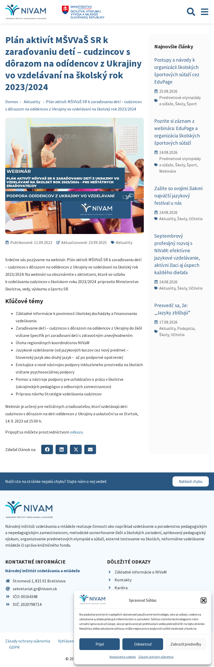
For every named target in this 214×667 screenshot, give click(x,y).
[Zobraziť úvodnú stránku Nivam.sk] (29, 509)
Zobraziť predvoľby (185, 644)
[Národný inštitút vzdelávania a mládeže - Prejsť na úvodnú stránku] (25, 12)
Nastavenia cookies (123, 657)
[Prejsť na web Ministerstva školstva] (83, 12)
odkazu (76, 432)
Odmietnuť (143, 644)
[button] (203, 600)
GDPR (14, 647)
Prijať (100, 644)
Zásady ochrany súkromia (156, 657)
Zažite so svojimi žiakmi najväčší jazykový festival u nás (178, 195)
